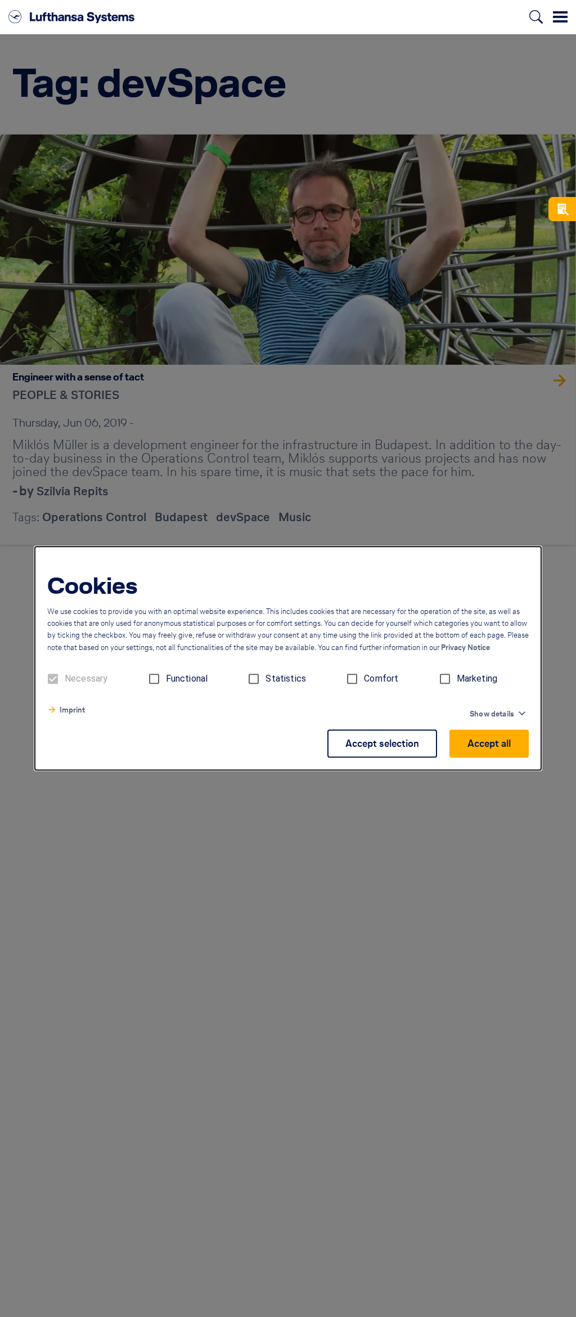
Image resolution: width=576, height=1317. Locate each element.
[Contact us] (562, 209)
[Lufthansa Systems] (71, 17)
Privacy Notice (465, 648)
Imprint (72, 710)
